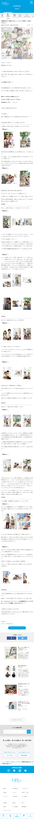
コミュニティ (5, 796)
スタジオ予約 (9, 755)
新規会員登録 (24, 755)
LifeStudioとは (15, 788)
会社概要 (4, 802)
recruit (4, 806)
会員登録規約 (24, 806)
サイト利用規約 (15, 806)
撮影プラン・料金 (25, 792)
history (13, 802)
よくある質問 (24, 796)
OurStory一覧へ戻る (17, 719)
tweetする (22, 638)
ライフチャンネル (25, 788)
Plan (14, 16)
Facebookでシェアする (11, 638)
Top (2, 16)
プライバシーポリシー (7, 810)
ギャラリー (15, 792)
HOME (4, 788)
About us (8, 16)
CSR (22, 802)
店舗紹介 (4, 792)
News (19, 16)
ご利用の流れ (15, 796)
